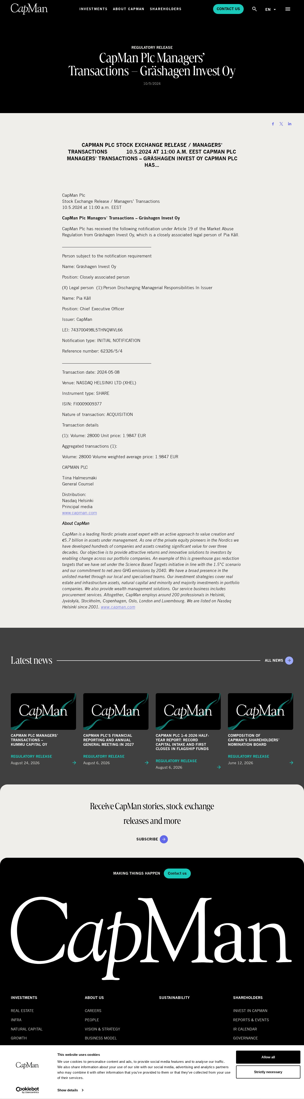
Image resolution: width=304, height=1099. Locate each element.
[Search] (254, 9)
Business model (101, 1038)
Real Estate (22, 1010)
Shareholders (166, 9)
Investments (93, 9)
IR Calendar (245, 1029)
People (92, 1019)
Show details (67, 1090)
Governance (245, 1038)
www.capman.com (79, 512)
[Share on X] (281, 123)
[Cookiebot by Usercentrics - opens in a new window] (27, 1090)
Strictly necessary (268, 1072)
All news (274, 660)
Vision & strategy (102, 1029)
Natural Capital (27, 1029)
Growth (19, 1038)
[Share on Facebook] (273, 123)
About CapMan (128, 9)
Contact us (228, 9)
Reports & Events (251, 1019)
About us (94, 998)
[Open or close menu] (287, 9)
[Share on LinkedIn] (289, 123)
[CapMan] (29, 9)
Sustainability (174, 998)
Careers (93, 1010)
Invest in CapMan (250, 1010)
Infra (16, 1019)
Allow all (268, 1057)
